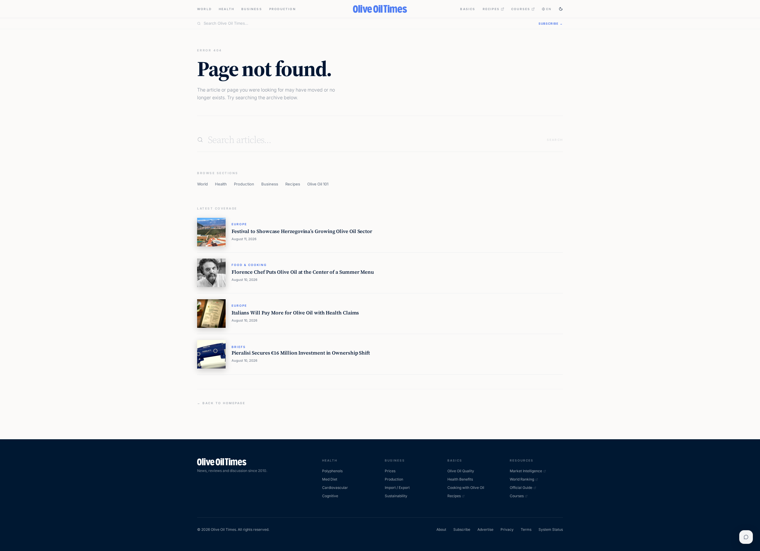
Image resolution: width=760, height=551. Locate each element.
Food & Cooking (249, 265)
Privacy (507, 529)
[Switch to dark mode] (560, 8)
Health (226, 9)
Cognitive (330, 496)
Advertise (485, 529)
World (204, 9)
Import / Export (397, 487)
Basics (467, 9)
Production (282, 9)
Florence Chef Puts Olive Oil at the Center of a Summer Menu (303, 272)
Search (555, 139)
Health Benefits (460, 479)
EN (549, 9)
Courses (520, 9)
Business (251, 9)
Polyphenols (332, 471)
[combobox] (367, 23)
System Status (551, 529)
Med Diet (329, 479)
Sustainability (396, 496)
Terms (526, 529)
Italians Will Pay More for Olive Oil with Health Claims (295, 312)
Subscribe (461, 529)
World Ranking (522, 479)
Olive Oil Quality (460, 471)
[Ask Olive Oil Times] (746, 537)
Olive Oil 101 (317, 184)
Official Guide (521, 487)
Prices (390, 471)
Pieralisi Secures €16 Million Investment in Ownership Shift (301, 353)
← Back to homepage (221, 403)
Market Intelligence (526, 471)
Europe (239, 224)
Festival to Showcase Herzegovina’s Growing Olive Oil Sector (302, 231)
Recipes (491, 9)
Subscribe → (551, 23)
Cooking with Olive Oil (465, 487)
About (441, 529)
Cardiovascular (335, 487)
